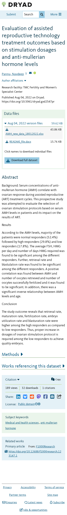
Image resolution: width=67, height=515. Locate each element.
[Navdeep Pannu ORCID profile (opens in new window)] (35, 73)
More (54, 14)
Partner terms (17, 495)
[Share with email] (52, 396)
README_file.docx (20, 141)
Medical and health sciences (22, 422)
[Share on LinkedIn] (18, 396)
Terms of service (54, 487)
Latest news (35, 502)
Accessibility (28, 487)
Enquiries (11, 502)
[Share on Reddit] (32, 396)
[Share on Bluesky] (25, 396)
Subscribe (58, 502)
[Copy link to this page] (59, 396)
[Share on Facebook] (45, 396)
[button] (33, 123)
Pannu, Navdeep (13, 74)
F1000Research (45, 446)
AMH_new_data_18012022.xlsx (24, 134)
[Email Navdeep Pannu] (30, 73)
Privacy (7, 487)
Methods (10, 354)
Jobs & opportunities (35, 510)
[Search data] (42, 14)
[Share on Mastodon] (39, 396)
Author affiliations (12, 80)
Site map (52, 495)
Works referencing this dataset (31, 366)
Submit (11, 14)
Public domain (26, 404)
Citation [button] (10, 379)
